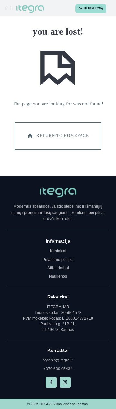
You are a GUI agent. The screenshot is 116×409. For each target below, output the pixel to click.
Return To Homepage (62, 135)
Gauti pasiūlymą (91, 8)
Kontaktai (58, 251)
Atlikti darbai (58, 268)
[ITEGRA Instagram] (65, 382)
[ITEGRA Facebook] (51, 382)
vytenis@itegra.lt (58, 360)
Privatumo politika (58, 259)
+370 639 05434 (58, 369)
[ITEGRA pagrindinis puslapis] (58, 192)
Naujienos (58, 276)
